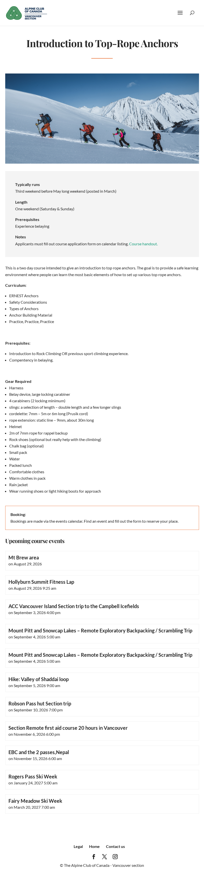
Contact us (115, 846)
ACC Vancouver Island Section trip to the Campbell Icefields (73, 606)
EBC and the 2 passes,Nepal (38, 752)
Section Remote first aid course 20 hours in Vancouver (68, 728)
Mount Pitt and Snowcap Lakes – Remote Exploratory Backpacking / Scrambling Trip (100, 630)
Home (94, 846)
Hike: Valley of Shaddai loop (38, 679)
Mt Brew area (23, 557)
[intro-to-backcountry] (102, 162)
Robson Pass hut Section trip (39, 703)
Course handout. (143, 243)
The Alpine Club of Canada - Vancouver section (104, 865)
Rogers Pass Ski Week (32, 776)
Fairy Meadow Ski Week (35, 801)
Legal (78, 846)
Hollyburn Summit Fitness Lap (41, 582)
